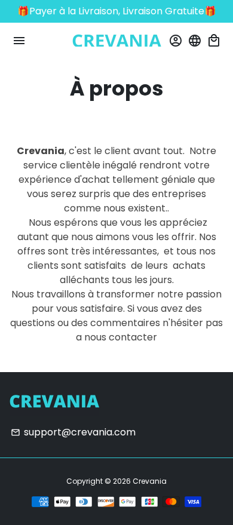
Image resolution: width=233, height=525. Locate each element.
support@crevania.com (73, 432)
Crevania (150, 481)
